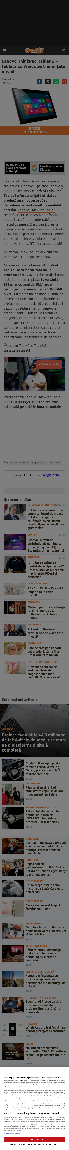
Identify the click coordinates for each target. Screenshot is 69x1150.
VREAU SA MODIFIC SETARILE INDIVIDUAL (34, 1145)
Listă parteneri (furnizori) (12, 1133)
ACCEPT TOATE (34, 1140)
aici (18, 1102)
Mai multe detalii (40, 1088)
